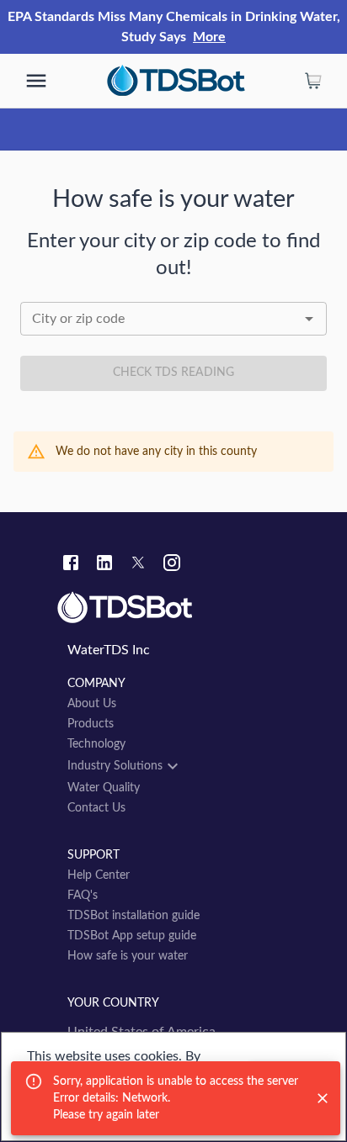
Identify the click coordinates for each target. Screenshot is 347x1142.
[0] (313, 81)
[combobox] (173, 319)
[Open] (309, 318)
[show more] (36, 80)
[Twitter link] (138, 565)
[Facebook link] (71, 565)
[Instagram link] (172, 565)
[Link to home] (173, 608)
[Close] (323, 1098)
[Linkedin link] (104, 565)
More (209, 37)
